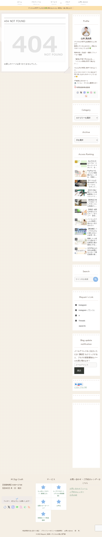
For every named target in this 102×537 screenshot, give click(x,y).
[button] (95, 279)
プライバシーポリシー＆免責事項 (51, 531)
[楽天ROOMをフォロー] (91, 92)
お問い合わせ (68, 531)
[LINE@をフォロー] (88, 92)
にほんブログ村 (80, 387)
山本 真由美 (86, 38)
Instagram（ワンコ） (86, 310)
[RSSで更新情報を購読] (86, 96)
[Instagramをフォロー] (84, 92)
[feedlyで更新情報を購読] (94, 92)
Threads (82, 321)
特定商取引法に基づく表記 (31, 531)
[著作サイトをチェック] (77, 92)
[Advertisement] (86, 436)
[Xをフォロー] (81, 92)
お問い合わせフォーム (79, 489)
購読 (79, 370)
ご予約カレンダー (77, 492)
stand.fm (80, 326)
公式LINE (73, 495)
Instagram (82, 305)
